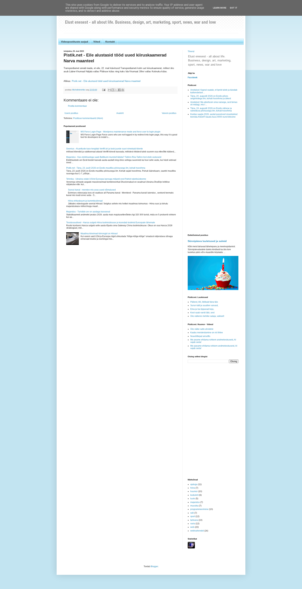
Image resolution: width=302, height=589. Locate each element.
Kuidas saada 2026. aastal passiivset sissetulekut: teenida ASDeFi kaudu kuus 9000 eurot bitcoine (214, 115)
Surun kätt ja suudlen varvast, (204, 305)
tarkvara (194, 520)
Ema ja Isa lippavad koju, (202, 309)
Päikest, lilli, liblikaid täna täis (204, 302)
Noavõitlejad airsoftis (200, 336)
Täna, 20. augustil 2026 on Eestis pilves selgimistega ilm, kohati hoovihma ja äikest (210, 97)
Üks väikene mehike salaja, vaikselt (207, 316)
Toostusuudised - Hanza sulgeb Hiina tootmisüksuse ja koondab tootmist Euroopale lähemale (110, 222)
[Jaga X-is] (116, 90)
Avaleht (120, 113)
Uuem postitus (71, 113)
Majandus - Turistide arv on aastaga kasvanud (88, 211)
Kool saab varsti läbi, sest (202, 312)
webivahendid (197, 531)
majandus (195, 502)
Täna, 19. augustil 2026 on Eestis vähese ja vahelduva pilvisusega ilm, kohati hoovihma (211, 109)
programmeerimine (199, 509)
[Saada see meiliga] (109, 90)
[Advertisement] (213, 176)
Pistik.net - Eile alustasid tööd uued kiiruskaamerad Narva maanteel (106, 81)
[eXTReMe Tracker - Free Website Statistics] (191, 547)
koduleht (194, 495)
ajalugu (193, 484)
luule (192, 498)
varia (192, 523)
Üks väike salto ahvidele (201, 329)
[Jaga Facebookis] (119, 90)
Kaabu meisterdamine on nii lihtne (206, 332)
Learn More (219, 8)
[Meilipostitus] (103, 90)
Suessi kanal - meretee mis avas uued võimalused (92, 190)
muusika (194, 506)
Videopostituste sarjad (74, 41)
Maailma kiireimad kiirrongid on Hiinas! (99, 233)
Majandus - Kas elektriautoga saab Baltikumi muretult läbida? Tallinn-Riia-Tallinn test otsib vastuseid (113, 157)
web (192, 527)
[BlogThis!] (112, 90)
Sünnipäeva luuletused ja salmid (207, 241)
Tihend (191, 51)
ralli (192, 513)
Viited (96, 41)
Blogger (154, 566)
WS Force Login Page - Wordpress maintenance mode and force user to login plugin (120, 132)
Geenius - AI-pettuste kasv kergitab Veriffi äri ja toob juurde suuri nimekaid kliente (104, 148)
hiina (192, 488)
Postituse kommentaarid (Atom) (88, 118)
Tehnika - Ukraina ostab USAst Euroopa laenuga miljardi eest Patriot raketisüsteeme (106, 179)
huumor (194, 491)
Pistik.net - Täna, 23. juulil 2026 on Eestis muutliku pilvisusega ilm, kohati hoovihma (105, 168)
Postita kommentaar (77, 106)
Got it (233, 8)
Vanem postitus (169, 113)
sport (192, 516)
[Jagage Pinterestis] (122, 90)
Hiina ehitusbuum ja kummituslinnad (85, 201)
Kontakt (110, 41)
